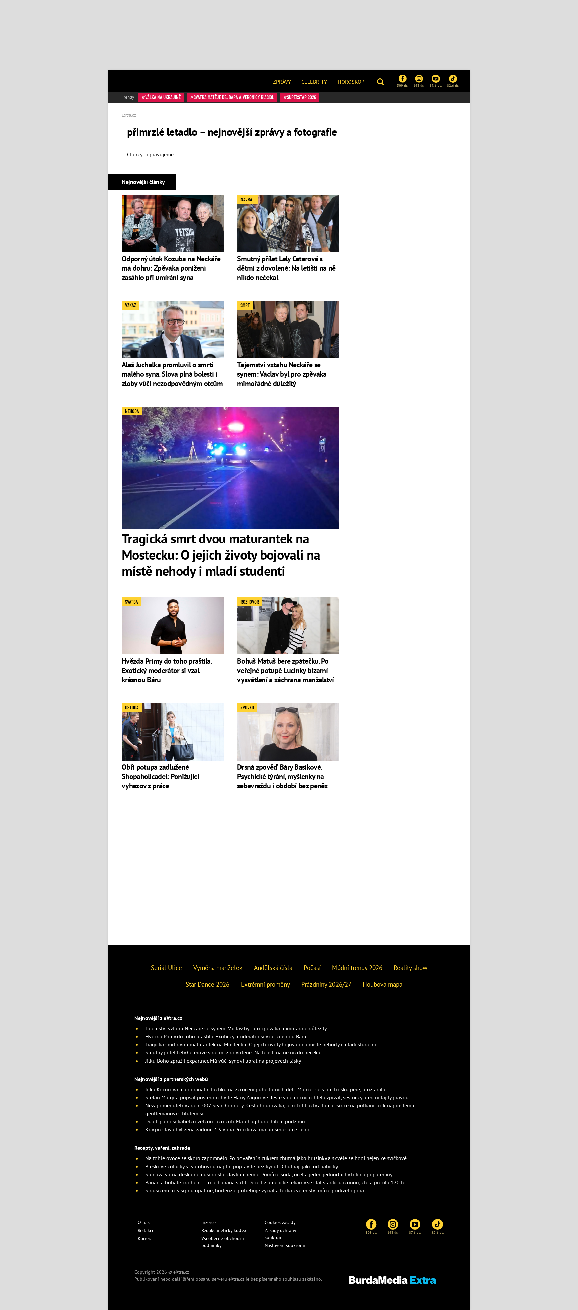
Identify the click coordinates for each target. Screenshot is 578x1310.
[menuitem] (282, 81)
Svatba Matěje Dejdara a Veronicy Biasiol (234, 97)
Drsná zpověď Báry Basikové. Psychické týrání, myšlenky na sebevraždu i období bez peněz (282, 776)
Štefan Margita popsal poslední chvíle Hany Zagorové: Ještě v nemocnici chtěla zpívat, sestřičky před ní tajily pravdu (277, 1097)
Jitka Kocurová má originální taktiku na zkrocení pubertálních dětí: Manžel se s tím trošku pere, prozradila (265, 1089)
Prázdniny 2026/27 (326, 984)
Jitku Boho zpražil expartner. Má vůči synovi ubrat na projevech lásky (223, 1060)
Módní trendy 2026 (357, 968)
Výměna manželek (218, 968)
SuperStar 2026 (301, 97)
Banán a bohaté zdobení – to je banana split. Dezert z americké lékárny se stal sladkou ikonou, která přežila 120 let (276, 1182)
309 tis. (402, 85)
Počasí (312, 968)
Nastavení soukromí (285, 1245)
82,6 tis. (453, 85)
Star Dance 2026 (207, 984)
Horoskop (351, 81)
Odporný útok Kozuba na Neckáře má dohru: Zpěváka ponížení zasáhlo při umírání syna (171, 268)
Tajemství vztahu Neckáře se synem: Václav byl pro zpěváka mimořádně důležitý (282, 374)
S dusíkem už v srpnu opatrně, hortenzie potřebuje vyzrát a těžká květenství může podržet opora (254, 1190)
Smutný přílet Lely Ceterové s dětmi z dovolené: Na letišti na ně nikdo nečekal (286, 268)
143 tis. (418, 85)
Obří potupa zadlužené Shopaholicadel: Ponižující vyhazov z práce (160, 776)
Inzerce (208, 1222)
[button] (381, 81)
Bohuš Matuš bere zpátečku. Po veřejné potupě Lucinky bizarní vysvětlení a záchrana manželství (285, 670)
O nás (144, 1222)
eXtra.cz (236, 1279)
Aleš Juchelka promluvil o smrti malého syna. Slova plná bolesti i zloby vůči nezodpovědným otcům (172, 374)
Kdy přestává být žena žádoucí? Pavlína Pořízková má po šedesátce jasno (228, 1129)
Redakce (146, 1230)
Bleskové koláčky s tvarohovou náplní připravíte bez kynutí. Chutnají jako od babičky (241, 1166)
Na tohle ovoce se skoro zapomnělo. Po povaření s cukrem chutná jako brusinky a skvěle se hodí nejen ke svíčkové (276, 1158)
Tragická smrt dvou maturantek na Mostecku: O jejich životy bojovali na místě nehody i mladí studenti (221, 554)
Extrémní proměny (265, 984)
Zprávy (282, 81)
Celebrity (314, 81)
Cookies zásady (280, 1222)
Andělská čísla (273, 968)
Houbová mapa (382, 984)
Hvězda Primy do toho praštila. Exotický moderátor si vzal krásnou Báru (166, 670)
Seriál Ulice (166, 968)
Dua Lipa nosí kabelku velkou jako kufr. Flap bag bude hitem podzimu (225, 1121)
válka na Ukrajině (163, 97)
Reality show (410, 968)
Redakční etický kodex (223, 1230)
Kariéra (145, 1238)
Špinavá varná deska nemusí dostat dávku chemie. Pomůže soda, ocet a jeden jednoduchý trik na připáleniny (268, 1174)
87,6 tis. (436, 85)
